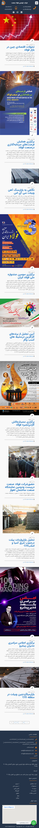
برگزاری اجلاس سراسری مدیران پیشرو (21, 644)
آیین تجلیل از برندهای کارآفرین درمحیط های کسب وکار (21, 337)
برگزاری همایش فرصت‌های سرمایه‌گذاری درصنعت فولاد (20, 145)
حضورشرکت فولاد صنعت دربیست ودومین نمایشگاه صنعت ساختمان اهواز (19, 487)
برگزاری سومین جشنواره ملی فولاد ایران (21, 276)
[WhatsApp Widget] (33, 822)
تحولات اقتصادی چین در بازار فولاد (20, 48)
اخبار (24, 66)
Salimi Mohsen (29, 66)
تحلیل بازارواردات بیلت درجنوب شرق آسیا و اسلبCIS (21, 543)
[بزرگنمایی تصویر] (19, 27)
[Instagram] (17, 12)
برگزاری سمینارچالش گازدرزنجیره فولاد (23, 423)
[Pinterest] (13, 12)
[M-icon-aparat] (25, 12)
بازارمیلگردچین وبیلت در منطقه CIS (20, 695)
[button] (36, 2)
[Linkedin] (21, 12)
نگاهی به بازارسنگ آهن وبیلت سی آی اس (21, 191)
